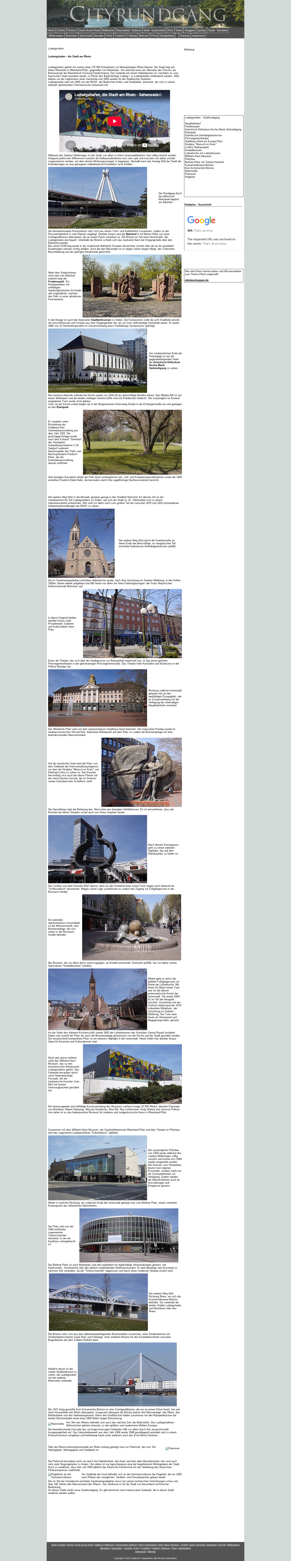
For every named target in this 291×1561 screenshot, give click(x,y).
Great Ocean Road (89, 30)
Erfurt (109, 35)
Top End (221, 1545)
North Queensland (154, 30)
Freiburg (132, 35)
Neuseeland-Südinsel (126, 1545)
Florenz (72, 30)
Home (51, 30)
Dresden (99, 35)
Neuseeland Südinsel (128, 30)
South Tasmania (218, 30)
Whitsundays (56, 35)
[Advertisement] (213, 75)
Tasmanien (211, 1545)
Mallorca (99, 1545)
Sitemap (185, 35)
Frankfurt (120, 35)
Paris (170, 30)
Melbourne (108, 30)
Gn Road (84, 1545)
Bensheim (71, 35)
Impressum (198, 35)
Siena (179, 30)
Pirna (154, 35)
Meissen (144, 35)
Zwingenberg (166, 35)
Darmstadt (86, 35)
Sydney (201, 30)
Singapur (190, 30)
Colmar (61, 30)
